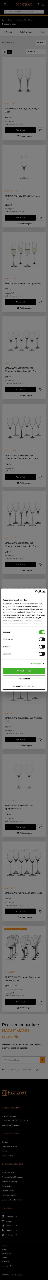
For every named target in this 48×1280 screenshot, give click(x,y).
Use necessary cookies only (24, 686)
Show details (35, 663)
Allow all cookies (24, 671)
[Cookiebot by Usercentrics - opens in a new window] (35, 591)
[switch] (42, 639)
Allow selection (24, 679)
